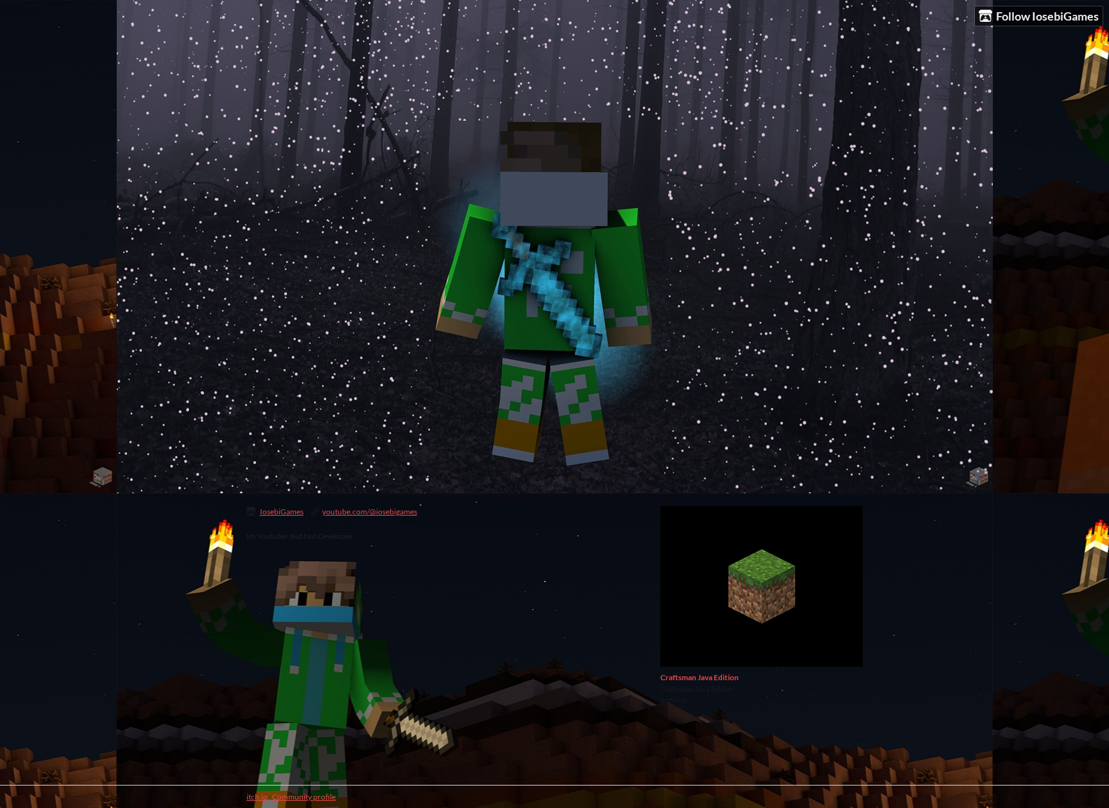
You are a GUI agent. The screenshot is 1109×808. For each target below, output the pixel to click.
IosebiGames (282, 511)
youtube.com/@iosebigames (369, 511)
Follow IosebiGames (1047, 16)
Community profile (304, 797)
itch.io (257, 797)
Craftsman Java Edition (699, 677)
